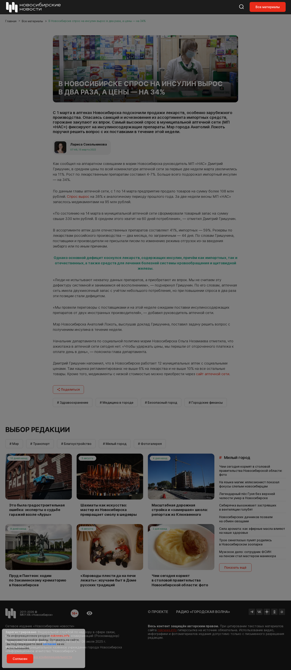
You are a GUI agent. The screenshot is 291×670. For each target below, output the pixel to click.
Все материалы (268, 7)
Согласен (20, 659)
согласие (49, 644)
